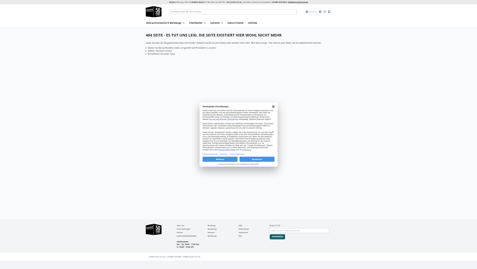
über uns (180, 225)
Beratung (211, 225)
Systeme (214, 23)
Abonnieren (277, 237)
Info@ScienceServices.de (298, 2)
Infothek (252, 23)
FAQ (240, 236)
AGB (240, 225)
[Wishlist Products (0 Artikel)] (325, 12)
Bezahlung (212, 236)
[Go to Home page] (154, 11)
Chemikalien (195, 23)
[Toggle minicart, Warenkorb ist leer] (329, 12)
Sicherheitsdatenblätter (187, 236)
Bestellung (212, 229)
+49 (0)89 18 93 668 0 (174, 257)
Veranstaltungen (184, 229)
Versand (211, 232)
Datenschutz (244, 229)
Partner (180, 232)
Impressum (243, 232)
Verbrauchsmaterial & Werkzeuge (163, 23)
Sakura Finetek (235, 23)
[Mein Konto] (320, 12)
